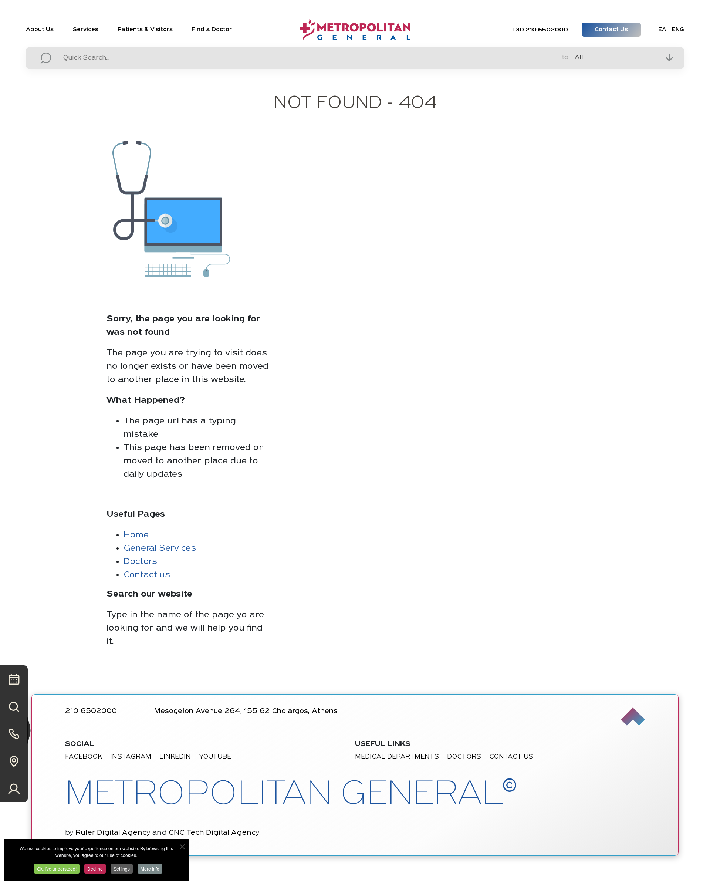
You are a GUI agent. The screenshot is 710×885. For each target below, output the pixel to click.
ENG (678, 30)
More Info (150, 868)
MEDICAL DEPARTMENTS (397, 757)
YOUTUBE (215, 757)
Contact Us (611, 30)
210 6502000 (540, 30)
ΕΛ (662, 30)
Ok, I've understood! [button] (57, 868)
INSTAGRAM (130, 757)
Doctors (140, 561)
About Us (40, 30)
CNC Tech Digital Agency (214, 833)
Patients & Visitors (145, 30)
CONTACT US (511, 757)
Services (85, 30)
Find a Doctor (212, 30)
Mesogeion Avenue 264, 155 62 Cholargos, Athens (246, 711)
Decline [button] (95, 868)
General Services (160, 548)
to (565, 57)
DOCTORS (464, 757)
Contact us (147, 575)
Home (136, 535)
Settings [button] (122, 868)
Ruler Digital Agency (113, 833)
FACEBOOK (83, 757)
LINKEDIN (175, 757)
